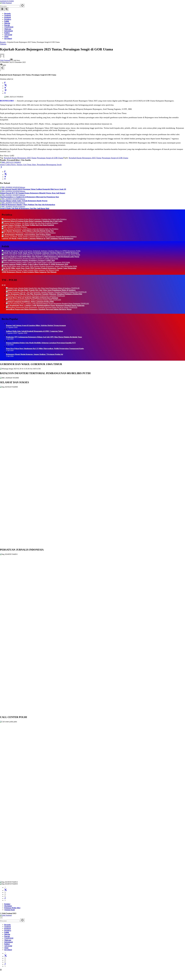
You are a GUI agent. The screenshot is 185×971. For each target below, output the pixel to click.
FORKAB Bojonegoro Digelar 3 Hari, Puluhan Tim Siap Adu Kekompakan (27, 204)
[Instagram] (5, 892)
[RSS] (5, 900)
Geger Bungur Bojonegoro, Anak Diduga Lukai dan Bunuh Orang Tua (28, 231)
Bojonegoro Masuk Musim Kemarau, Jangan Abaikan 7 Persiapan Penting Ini (34, 354)
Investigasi (8, 950)
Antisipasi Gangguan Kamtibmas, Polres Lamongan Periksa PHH (30, 302)
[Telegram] (5, 88)
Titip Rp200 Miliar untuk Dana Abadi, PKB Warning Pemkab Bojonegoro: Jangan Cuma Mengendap (39, 268)
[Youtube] (5, 894)
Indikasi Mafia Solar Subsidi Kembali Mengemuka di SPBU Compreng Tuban (34, 331)
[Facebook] (4, 83)
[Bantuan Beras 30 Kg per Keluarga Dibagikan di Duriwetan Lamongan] (31, 296)
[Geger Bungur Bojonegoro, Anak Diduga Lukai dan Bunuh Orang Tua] (27, 229)
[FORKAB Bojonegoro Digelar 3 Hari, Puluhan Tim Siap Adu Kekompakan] (9, 203)
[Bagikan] (2, 68)
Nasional (7, 927)
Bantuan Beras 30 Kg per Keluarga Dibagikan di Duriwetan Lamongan (32, 298)
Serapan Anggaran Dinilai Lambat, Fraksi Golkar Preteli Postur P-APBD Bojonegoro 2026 (35, 264)
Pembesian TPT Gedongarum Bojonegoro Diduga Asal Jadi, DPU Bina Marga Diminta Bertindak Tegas (44, 337)
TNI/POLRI (75, 288)
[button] (22, 5)
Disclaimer (8, 906)
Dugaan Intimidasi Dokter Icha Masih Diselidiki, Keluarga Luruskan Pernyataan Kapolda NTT (41, 343)
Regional (7, 928)
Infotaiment (8, 942)
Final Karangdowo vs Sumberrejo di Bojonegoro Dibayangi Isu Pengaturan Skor (29, 197)
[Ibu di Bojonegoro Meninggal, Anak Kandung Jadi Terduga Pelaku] (25, 233)
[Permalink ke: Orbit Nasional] (2, 57)
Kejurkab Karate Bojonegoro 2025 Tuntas (20, 158)
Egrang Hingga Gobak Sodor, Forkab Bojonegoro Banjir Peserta (23, 201)
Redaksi (7, 904)
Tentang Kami (9, 910)
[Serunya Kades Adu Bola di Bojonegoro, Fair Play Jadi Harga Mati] (9, 206)
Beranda (3, 42)
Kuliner (7, 944)
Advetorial (8, 946)
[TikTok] (5, 898)
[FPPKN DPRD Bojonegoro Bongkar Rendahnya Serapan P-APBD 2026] (28, 258)
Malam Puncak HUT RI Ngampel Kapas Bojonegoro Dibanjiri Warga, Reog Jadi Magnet (32, 193)
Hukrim (7, 934)
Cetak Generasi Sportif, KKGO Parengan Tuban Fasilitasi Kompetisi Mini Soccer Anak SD (33, 189)
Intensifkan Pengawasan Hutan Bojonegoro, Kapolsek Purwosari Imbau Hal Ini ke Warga (39, 309)
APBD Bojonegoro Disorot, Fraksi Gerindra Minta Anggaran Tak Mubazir (29, 272)
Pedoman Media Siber (12, 908)
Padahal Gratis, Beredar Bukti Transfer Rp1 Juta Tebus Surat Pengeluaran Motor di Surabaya (40, 290)
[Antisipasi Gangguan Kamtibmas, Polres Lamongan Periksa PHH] (29, 300)
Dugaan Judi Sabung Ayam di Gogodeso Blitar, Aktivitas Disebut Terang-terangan (36, 325)
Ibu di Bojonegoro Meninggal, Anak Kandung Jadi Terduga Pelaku (26, 235)
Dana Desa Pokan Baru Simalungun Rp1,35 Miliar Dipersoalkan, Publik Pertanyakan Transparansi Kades (45, 348)
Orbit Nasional (5, 60)
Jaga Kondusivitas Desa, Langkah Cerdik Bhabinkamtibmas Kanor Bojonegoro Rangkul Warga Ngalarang (45, 305)
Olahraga (3, 44)
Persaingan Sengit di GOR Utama (50, 158)
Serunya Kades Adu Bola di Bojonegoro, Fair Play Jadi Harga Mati (24, 208)
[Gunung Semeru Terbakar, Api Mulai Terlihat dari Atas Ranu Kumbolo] (27, 223)
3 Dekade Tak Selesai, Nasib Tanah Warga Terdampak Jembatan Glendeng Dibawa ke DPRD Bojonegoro (40, 253)
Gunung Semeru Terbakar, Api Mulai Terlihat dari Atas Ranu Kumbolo (28, 225)
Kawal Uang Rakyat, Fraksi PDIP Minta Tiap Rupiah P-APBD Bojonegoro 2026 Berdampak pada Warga (40, 257)
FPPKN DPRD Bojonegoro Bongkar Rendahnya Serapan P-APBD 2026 (28, 260)
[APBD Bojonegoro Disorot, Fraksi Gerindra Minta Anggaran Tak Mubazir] (28, 270)
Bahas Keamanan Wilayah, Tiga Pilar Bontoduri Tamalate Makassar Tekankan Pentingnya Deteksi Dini (44, 294)
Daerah (7, 936)
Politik (78, 251)
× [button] (1, 917)
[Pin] (5, 91)
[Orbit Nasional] (6, 3)
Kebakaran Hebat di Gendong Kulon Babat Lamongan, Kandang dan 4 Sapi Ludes (32, 221)
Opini (6, 948)
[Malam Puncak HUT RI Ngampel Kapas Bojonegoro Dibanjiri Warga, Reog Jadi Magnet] (9, 191)
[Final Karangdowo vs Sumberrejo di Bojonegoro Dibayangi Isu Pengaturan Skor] (9, 195)
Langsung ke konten (7, 1)
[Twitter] (5, 86)
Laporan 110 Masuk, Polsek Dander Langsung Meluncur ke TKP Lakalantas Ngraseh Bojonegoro (37, 238)
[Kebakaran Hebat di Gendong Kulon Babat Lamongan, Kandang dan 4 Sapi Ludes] (31, 219)
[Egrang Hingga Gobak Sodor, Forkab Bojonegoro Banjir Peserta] (9, 199)
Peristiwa (63, 219)
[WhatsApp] (5, 93)
